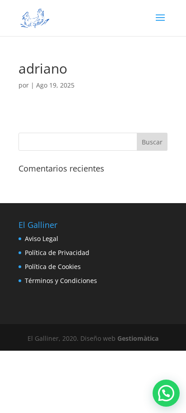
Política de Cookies (53, 266)
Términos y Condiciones (61, 280)
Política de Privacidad (57, 252)
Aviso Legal (41, 238)
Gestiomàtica (137, 338)
